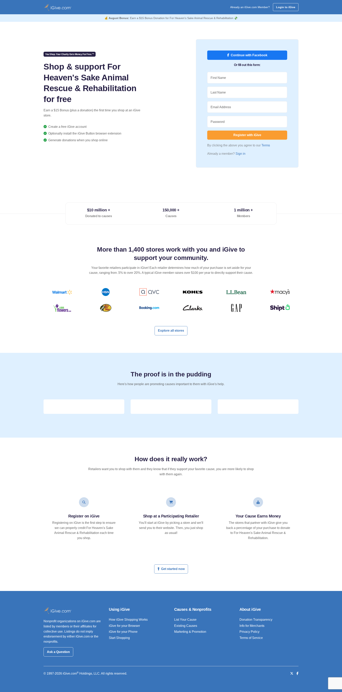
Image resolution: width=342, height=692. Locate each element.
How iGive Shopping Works (128, 619)
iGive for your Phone (123, 631)
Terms (265, 145)
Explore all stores (171, 330)
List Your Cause (185, 619)
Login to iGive (285, 7)
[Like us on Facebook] (297, 673)
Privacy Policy (249, 631)
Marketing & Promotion (190, 631)
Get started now (173, 569)
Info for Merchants (251, 625)
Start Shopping (119, 638)
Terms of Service (251, 638)
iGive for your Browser (124, 625)
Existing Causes (185, 625)
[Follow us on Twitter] (291, 673)
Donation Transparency (255, 619)
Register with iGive (247, 135)
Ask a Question (58, 652)
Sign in (240, 153)
